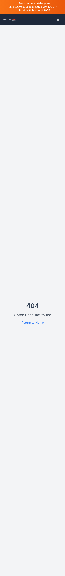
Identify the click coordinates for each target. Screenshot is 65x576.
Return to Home (32, 322)
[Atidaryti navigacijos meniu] (58, 20)
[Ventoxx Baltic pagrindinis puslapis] (9, 20)
